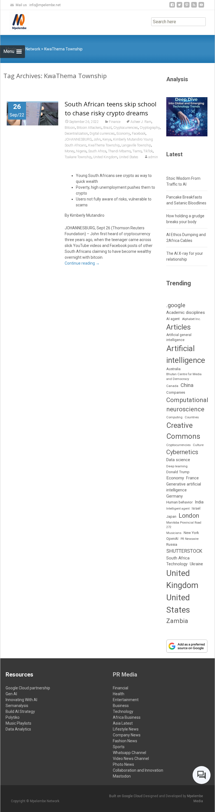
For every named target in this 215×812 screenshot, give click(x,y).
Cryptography (150, 128)
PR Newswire (190, 539)
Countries (192, 417)
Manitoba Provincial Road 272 (183, 525)
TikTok (148, 151)
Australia (173, 369)
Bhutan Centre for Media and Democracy (184, 376)
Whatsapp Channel (129, 752)
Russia (171, 544)
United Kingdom (105, 157)
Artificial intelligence (185, 354)
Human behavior (179, 502)
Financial (120, 688)
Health (118, 694)
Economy (123, 134)
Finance (114, 122)
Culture (198, 445)
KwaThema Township (104, 145)
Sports (119, 747)
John (97, 139)
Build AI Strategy (20, 711)
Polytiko (13, 717)
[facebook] (172, 7)
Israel (196, 508)
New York (191, 533)
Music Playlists (18, 723)
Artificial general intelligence (178, 337)
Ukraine (196, 564)
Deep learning (177, 466)
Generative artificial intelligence (183, 487)
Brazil (107, 128)
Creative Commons (183, 430)
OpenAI (172, 538)
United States (128, 157)
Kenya (106, 139)
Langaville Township (136, 145)
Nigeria (81, 151)
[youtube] (201, 7)
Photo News (123, 764)
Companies (175, 392)
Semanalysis (17, 705)
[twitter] (179, 7)
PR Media (125, 674)
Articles (178, 327)
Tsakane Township (78, 157)
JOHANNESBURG (78, 139)
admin (153, 157)
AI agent (173, 319)
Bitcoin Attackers (89, 128)
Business (121, 705)
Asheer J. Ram (140, 122)
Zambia (177, 620)
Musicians (173, 533)
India (199, 502)
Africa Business (127, 717)
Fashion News (125, 741)
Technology (177, 564)
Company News (127, 735)
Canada (172, 386)
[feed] (194, 7)
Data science (178, 459)
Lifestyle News (126, 729)
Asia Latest (123, 723)
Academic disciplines (185, 312)
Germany (174, 496)
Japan (171, 516)
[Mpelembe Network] (14, 21)
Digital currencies (102, 134)
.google (175, 305)
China (187, 385)
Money (69, 151)
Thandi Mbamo (119, 151)
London (189, 515)
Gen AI (11, 694)
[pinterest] (187, 7)
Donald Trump (178, 472)
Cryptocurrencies (125, 128)
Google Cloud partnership (28, 688)
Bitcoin (70, 128)
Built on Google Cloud (126, 796)
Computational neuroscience (187, 404)
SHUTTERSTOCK (184, 551)
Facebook (139, 134)
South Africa (97, 151)
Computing (174, 417)
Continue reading (82, 263)
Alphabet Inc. (191, 319)
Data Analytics (18, 729)
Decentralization (76, 134)
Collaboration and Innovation (138, 770)
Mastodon (122, 776)
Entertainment (126, 699)
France (192, 477)
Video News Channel (131, 758)
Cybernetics (182, 452)
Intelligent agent (178, 508)
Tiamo (137, 151)
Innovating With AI (21, 699)
